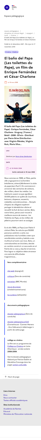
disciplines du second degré (14, 33)
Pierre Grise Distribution (24, 156)
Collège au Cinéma (15, 346)
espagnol (29, 33)
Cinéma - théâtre (11, 52)
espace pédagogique (11, 31)
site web (10, 271)
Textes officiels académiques (15, 400)
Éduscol (6, 411)
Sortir (6, 35)
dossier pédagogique (16, 314)
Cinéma (13, 35)
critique (10, 276)
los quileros (12, 295)
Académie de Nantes (12, 408)
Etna (5, 395)
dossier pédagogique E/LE (18, 321)
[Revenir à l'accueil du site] (14, 7)
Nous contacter (10, 397)
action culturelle (19, 364)
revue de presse (14, 287)
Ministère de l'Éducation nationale (17, 414)
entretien (11, 281)
